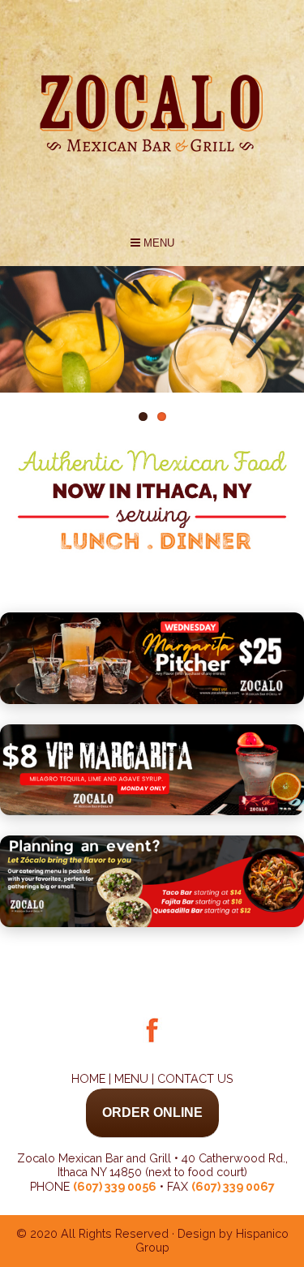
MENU (157, 243)
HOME (88, 1078)
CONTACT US (195, 1078)
